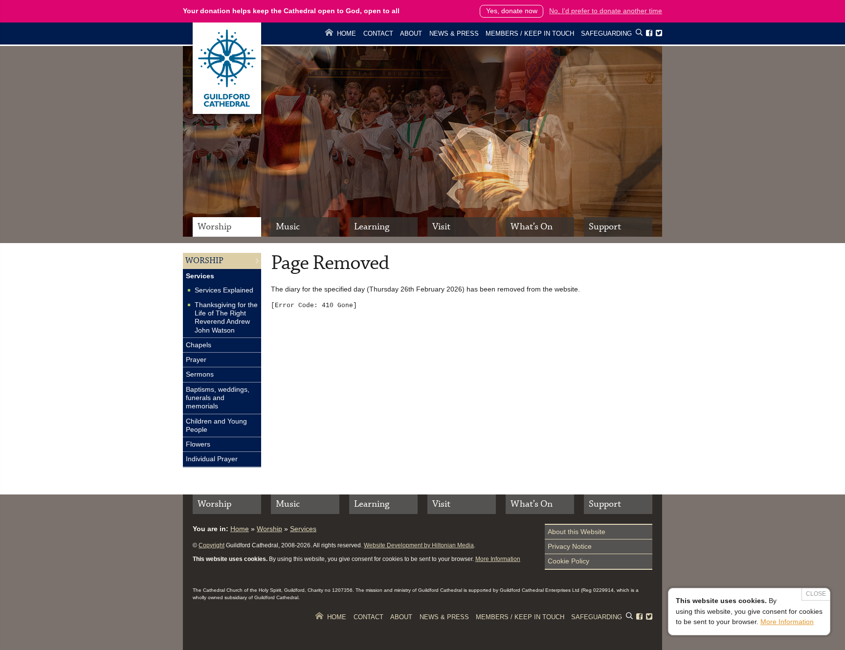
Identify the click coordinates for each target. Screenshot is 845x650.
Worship (214, 227)
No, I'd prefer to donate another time (605, 11)
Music (288, 227)
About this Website (576, 532)
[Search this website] (639, 34)
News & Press (454, 33)
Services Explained (224, 290)
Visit (441, 227)
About (411, 33)
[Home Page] (227, 111)
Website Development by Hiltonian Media (419, 545)
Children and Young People (216, 425)
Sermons (200, 374)
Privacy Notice (570, 546)
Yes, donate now (511, 11)
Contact (378, 33)
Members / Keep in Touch (530, 33)
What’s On (532, 227)
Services (200, 276)
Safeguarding (606, 33)
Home (346, 33)
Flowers (198, 444)
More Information (497, 559)
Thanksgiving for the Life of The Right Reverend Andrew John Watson (226, 317)
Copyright (211, 545)
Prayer (196, 359)
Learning (371, 227)
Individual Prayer (212, 459)
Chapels (198, 345)
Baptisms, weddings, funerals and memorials (217, 397)
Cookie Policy (568, 561)
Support (605, 227)
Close (816, 594)
